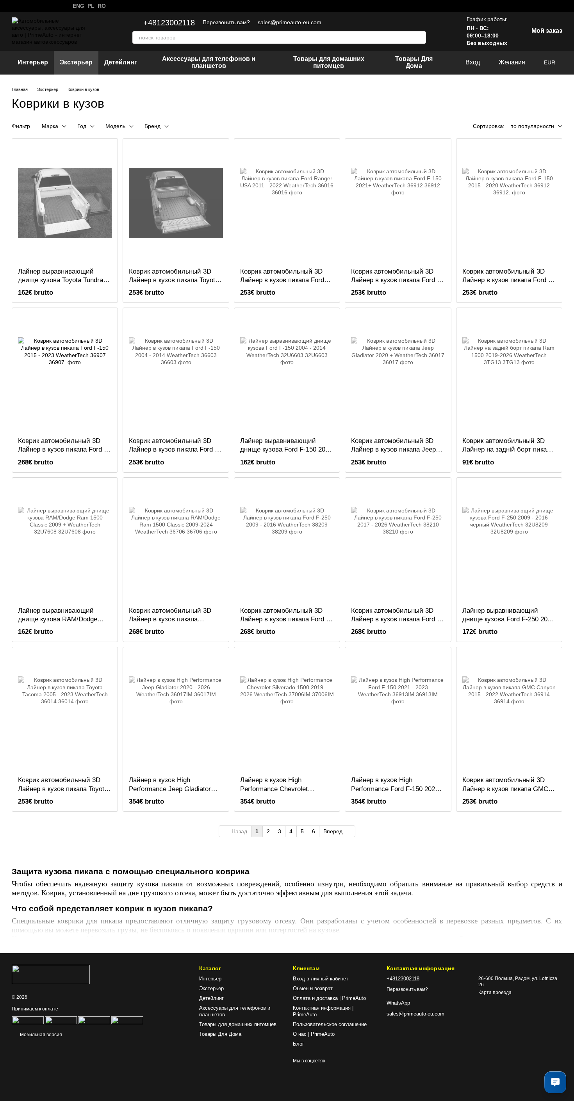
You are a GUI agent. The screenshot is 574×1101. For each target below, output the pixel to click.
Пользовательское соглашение (330, 1024)
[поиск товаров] (420, 37)
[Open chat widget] (555, 1082)
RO (102, 6)
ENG (78, 6)
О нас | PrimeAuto (314, 1034)
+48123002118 (169, 23)
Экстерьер (76, 62)
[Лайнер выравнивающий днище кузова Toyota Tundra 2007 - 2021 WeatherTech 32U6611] (65, 202)
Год (81, 126)
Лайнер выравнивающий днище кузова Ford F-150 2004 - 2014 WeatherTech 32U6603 (286, 449)
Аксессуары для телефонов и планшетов (208, 62)
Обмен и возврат (313, 988)
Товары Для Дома (414, 62)
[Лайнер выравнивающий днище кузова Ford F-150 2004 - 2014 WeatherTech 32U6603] (287, 372)
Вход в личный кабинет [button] (320, 979)
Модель (115, 126)
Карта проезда (495, 992)
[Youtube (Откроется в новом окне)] (43, 6)
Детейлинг (120, 62)
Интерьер (33, 62)
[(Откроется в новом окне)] (61, 1020)
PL (90, 6)
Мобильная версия (40, 1034)
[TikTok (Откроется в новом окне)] (52, 6)
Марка (50, 126)
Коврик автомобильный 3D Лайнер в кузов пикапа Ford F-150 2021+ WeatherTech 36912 (397, 280)
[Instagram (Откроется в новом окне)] (24, 6)
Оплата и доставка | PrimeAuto (329, 998)
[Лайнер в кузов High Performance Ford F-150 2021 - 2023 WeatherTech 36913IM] (398, 711)
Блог (298, 1044)
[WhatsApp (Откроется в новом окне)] (15, 6)
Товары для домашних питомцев (328, 62)
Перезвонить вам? (226, 22)
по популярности (532, 126)
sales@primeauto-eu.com (289, 22)
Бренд (152, 126)
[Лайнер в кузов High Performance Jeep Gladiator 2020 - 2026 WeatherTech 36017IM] (176, 711)
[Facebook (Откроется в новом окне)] (33, 6)
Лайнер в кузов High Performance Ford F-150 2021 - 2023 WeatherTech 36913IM (397, 788)
